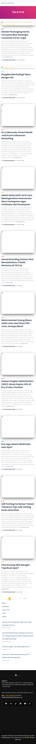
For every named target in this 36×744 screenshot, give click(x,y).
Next (25, 598)
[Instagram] (11, 703)
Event (4, 613)
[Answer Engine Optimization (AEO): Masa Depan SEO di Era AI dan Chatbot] (18, 364)
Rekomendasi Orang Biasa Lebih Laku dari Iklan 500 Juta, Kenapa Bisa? (16, 323)
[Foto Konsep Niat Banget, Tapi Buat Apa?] (18, 547)
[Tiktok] (16, 703)
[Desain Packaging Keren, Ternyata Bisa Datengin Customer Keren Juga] (18, 23)
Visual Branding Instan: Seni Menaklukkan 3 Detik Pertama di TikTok (17, 262)
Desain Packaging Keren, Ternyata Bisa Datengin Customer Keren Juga (15, 34)
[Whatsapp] (30, 703)
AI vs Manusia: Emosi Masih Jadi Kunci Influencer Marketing (16, 135)
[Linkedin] (20, 703)
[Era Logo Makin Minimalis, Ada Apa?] (18, 427)
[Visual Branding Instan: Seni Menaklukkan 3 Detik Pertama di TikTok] (18, 242)
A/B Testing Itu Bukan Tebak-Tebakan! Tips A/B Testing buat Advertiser (18, 507)
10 (20, 598)
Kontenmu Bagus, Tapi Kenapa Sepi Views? (16, 647)
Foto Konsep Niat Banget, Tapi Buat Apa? (15, 566)
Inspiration (5, 606)
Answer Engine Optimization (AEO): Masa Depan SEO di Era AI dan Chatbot (17, 384)
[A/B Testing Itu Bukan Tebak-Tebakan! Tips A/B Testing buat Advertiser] (18, 486)
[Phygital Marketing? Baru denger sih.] (18, 67)
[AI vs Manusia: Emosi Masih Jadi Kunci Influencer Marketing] (18, 115)
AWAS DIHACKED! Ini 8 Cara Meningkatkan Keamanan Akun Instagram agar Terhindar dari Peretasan (16, 200)
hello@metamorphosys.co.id (14, 697)
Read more (9, 57)
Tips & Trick (6, 610)
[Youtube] (25, 703)
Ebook (4, 616)
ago (20, 60)
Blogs (4, 603)
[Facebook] (6, 703)
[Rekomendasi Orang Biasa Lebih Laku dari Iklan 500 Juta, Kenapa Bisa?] (18, 303)
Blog (2, 29)
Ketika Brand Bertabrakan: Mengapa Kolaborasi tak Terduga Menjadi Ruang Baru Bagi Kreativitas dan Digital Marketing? (17, 636)
